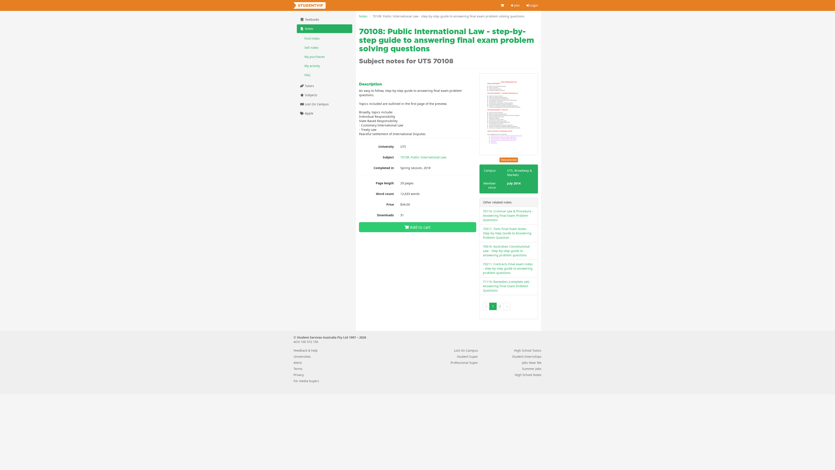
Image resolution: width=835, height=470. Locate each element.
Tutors (309, 86)
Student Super (467, 356)
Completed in (384, 168)
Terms (298, 369)
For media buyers (306, 381)
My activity (312, 66)
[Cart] (502, 5)
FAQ (307, 75)
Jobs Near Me (531, 363)
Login (533, 5)
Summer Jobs (531, 369)
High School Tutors (527, 350)
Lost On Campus (316, 104)
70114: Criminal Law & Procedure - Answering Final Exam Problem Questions (508, 215)
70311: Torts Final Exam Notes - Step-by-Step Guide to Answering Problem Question (507, 233)
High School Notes (528, 375)
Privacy (299, 375)
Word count (385, 194)
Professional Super (464, 363)
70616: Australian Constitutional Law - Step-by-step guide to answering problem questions (506, 250)
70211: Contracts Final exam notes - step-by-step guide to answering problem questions (508, 268)
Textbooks (311, 19)
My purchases (314, 57)
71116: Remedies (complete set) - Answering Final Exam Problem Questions (507, 286)
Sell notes (311, 47)
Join (516, 5)
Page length (385, 183)
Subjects (310, 95)
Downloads (385, 215)
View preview (509, 160)
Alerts (298, 363)
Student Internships (526, 356)
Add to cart (420, 227)
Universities (302, 356)
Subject (388, 157)
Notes (363, 16)
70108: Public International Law (423, 157)
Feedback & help (306, 350)
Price (390, 204)
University (386, 146)
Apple (308, 113)
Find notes (312, 38)
